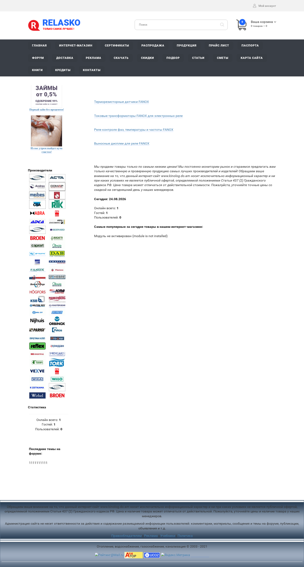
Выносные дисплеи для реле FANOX (121, 143)
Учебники (167, 536)
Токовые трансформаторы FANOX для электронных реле (138, 116)
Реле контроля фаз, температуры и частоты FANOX (133, 130)
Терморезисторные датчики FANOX (121, 102)
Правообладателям (126, 536)
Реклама (151, 536)
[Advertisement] (152, 484)
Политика (185, 536)
